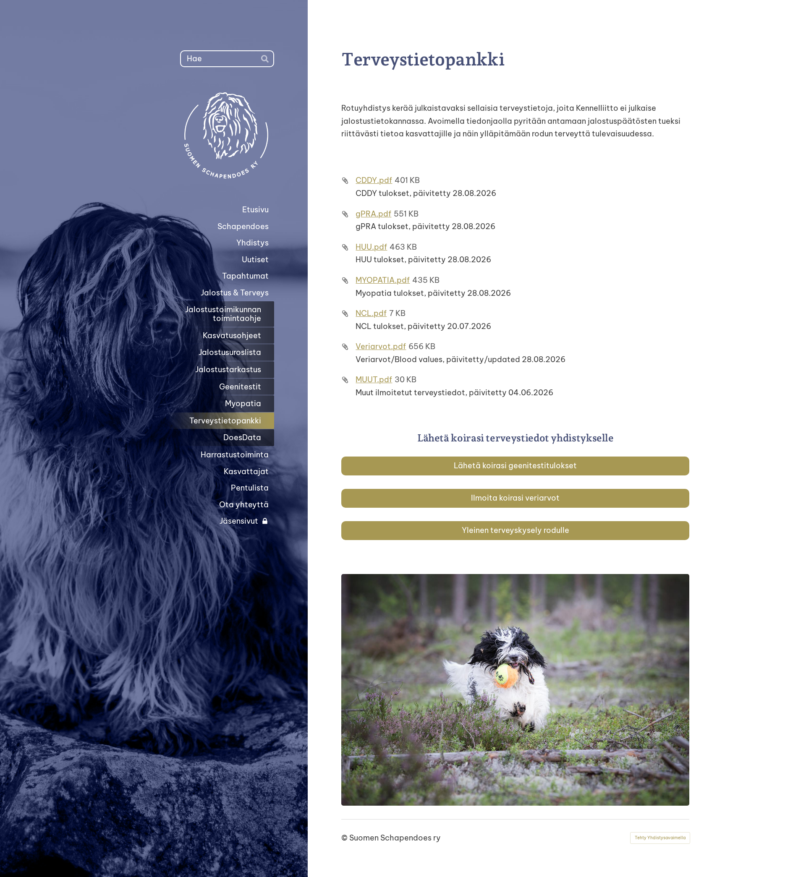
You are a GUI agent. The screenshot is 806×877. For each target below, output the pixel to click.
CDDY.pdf (374, 180)
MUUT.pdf (374, 379)
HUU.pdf (371, 247)
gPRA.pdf (373, 214)
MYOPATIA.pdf (383, 280)
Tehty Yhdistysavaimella (660, 837)
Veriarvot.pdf (381, 346)
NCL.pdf (371, 313)
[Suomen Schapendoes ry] (207, 134)
